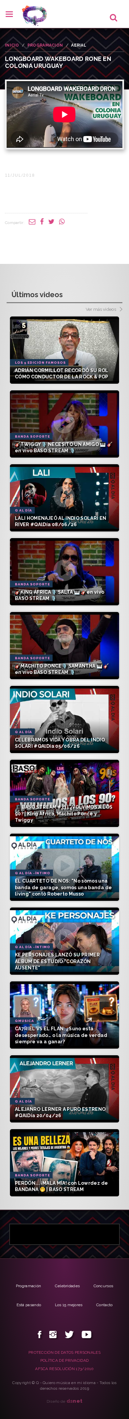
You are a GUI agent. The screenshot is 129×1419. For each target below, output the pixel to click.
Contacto (104, 1305)
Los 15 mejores (69, 1305)
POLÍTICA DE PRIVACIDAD (64, 1360)
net (74, 1401)
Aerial (78, 45)
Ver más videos (101, 309)
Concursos (103, 1286)
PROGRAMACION (45, 45)
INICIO (12, 45)
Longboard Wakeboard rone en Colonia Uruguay (58, 62)
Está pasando (29, 1305)
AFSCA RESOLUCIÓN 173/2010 (64, 1368)
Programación (28, 1286)
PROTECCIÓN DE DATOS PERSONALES (64, 1352)
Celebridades (67, 1286)
